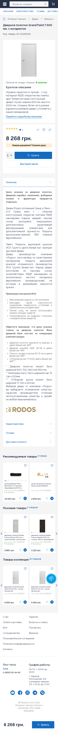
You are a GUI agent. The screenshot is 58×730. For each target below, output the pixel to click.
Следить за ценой (50, 130)
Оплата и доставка (12, 622)
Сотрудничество (11, 633)
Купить (35, 155)
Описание (8, 11)
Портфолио (35, 627)
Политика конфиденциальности (19, 644)
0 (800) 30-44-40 (11, 672)
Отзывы (40, 11)
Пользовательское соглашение (18, 638)
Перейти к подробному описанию (24, 116)
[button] (51, 578)
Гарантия (33, 617)
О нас (6, 617)
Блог (5, 627)
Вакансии (33, 633)
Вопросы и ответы (38, 622)
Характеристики (24, 11)
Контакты (7, 649)
